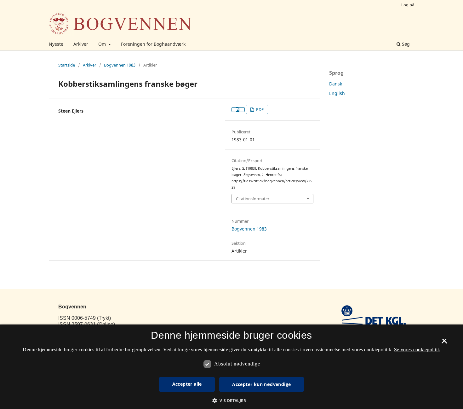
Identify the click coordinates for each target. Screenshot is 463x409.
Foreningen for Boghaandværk (153, 44)
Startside (66, 65)
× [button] (444, 343)
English (337, 93)
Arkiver (80, 44)
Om (102, 44)
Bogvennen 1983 (119, 65)
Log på (407, 5)
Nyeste (56, 44)
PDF (259, 109)
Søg (405, 44)
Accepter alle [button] (187, 384)
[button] (231, 401)
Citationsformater (252, 199)
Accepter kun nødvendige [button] (261, 384)
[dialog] (231, 366)
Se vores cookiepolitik (417, 349)
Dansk (335, 84)
